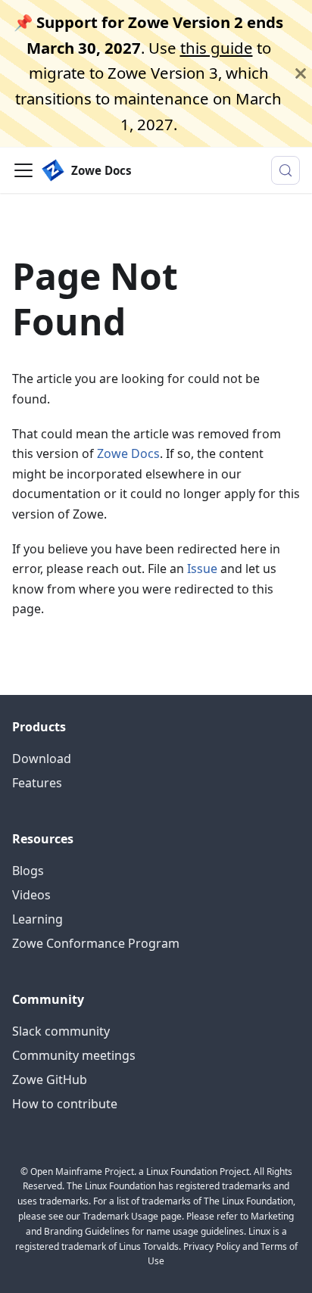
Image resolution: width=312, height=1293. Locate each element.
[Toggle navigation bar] (23, 170)
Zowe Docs (128, 453)
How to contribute (64, 1103)
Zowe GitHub (49, 1079)
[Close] (300, 73)
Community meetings (74, 1055)
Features (37, 782)
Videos (31, 894)
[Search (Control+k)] (285, 170)
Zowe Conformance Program (95, 943)
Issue (202, 568)
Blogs (28, 870)
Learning (37, 919)
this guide (216, 47)
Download (41, 758)
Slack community (61, 1031)
